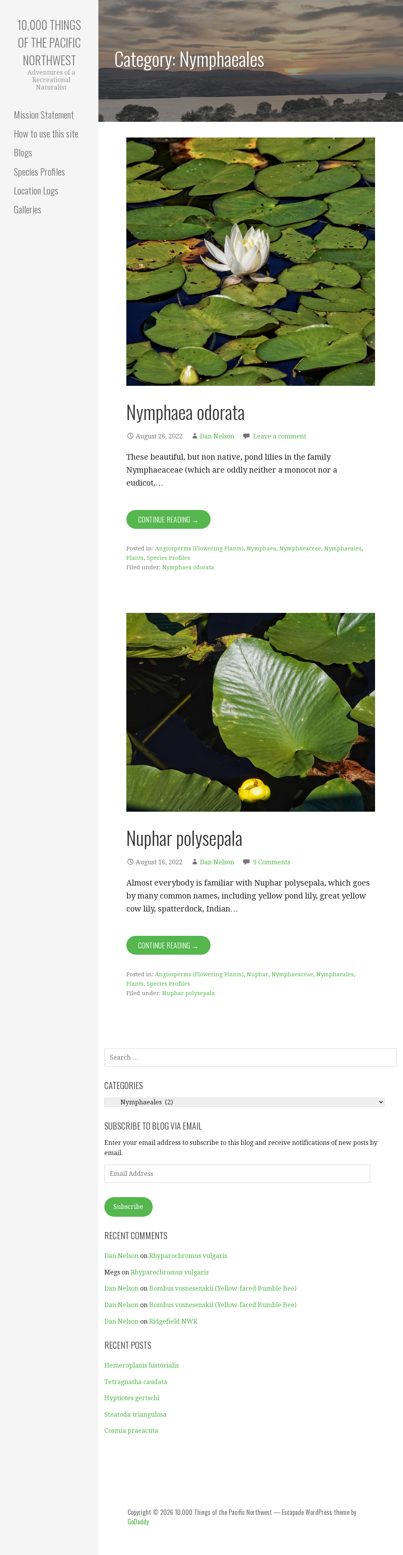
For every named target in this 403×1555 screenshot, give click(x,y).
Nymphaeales (343, 548)
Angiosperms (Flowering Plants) (199, 548)
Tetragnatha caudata (135, 1382)
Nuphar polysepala (184, 837)
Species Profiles (39, 171)
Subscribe (128, 1206)
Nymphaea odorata (185, 411)
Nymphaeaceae (300, 548)
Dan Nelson (217, 436)
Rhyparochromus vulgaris (188, 1256)
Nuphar (257, 974)
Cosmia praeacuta (131, 1430)
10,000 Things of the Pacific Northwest (49, 42)
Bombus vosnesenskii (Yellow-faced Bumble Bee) (222, 1288)
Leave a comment (279, 436)
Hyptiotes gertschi (131, 1398)
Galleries (27, 209)
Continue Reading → (168, 519)
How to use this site (46, 133)
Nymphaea (261, 548)
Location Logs (36, 190)
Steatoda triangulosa (135, 1414)
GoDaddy (138, 1521)
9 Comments (271, 862)
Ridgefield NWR (173, 1321)
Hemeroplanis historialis (141, 1365)
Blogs (23, 152)
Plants (135, 558)
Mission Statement (44, 114)
